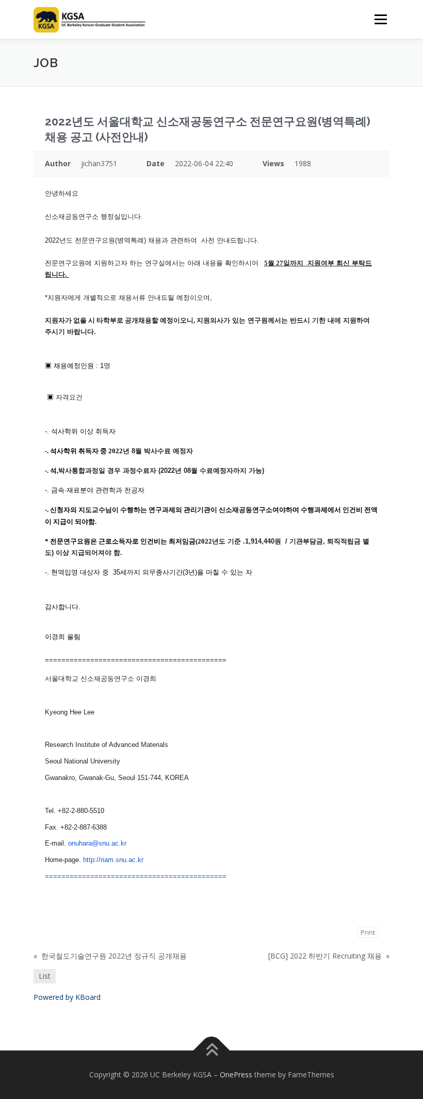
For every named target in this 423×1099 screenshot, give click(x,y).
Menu (380, 19)
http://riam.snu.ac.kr (113, 860)
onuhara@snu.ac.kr (97, 843)
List (45, 976)
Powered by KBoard (67, 997)
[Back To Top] (211, 1050)
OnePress (236, 1074)
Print (368, 932)
